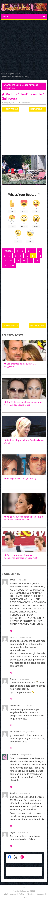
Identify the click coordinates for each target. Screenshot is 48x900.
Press (25, 897)
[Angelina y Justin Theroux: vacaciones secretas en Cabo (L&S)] (24, 541)
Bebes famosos (30, 84)
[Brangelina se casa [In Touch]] (24, 464)
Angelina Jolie (13, 84)
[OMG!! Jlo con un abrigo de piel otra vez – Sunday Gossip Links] (24, 388)
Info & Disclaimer (10, 894)
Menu (6, 16)
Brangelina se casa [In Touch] (21, 478)
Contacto (40, 894)
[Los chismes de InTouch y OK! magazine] (24, 350)
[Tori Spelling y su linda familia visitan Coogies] (24, 426)
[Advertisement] (24, 47)
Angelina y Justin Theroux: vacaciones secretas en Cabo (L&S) (21, 556)
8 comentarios (26, 103)
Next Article (36, 109)
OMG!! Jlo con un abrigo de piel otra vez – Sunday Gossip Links (23, 403)
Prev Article (12, 109)
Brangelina (9, 88)
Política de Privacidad (26, 894)
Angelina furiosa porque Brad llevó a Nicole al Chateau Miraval (23, 518)
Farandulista (17, 891)
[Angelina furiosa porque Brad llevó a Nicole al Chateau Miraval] (24, 503)
